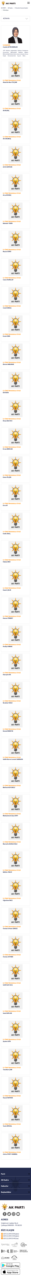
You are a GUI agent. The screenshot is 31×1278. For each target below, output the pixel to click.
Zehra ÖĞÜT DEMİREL (10, 1154)
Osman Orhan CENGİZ (10, 928)
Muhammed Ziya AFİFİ (10, 816)
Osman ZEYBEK (8, 957)
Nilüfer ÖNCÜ (7, 872)
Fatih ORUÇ (6, 533)
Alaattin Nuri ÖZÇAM (10, 82)
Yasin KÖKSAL (7, 1126)
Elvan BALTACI (7, 421)
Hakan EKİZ (7, 562)
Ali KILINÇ (6, 110)
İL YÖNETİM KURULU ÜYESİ (12, 80)
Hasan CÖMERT (8, 618)
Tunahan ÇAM (7, 1069)
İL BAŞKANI (6, 45)
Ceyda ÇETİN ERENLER (10, 47)
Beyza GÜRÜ (7, 251)
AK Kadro (10, 8)
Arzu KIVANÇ (7, 195)
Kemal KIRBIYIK (8, 731)
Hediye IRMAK (7, 646)
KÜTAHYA (6, 18)
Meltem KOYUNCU (9, 787)
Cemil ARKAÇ (7, 308)
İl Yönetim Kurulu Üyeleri (21, 8)
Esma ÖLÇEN (7, 477)
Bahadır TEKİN (7, 223)
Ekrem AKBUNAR (8, 364)
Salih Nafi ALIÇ (8, 985)
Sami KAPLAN (7, 1013)
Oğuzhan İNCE (7, 900)
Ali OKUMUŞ (7, 139)
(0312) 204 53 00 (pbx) (11, 1236)
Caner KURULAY (8, 280)
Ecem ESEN (6, 336)
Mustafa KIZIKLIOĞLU (10, 844)
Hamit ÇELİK (7, 590)
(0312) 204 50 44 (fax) (11, 1238)
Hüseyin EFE (7, 674)
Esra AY (5, 505)
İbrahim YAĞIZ (7, 703)
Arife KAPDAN (7, 167)
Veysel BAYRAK (8, 1098)
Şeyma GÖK (7, 1041)
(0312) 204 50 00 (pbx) (11, 1234)
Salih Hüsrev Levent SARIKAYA (13, 759)
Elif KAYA (6, 392)
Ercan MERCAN (8, 449)
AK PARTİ (3, 8)
